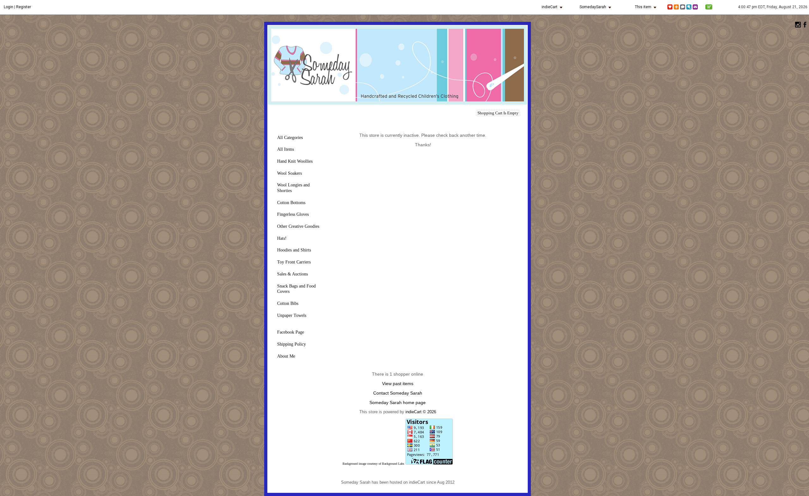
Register (23, 7)
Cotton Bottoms (291, 202)
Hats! (282, 238)
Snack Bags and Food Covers (296, 289)
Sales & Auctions (292, 274)
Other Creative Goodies (298, 226)
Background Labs (393, 463)
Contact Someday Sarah (397, 393)
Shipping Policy (291, 344)
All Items (285, 149)
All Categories (290, 137)
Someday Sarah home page (397, 402)
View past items (397, 383)
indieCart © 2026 (420, 411)
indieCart (549, 7)
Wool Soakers (289, 173)
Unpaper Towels (291, 315)
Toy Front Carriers (294, 262)
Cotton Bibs (287, 303)
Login (8, 7)
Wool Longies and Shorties (293, 188)
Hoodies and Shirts (294, 250)
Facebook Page (290, 332)
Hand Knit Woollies (295, 161)
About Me (286, 356)
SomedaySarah (593, 7)
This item (643, 7)
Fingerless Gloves (293, 214)
